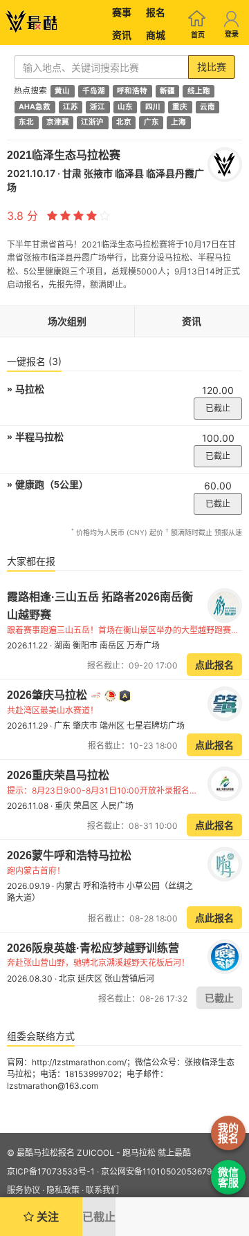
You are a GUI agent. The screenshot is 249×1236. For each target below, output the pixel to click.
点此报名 (214, 665)
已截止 (217, 408)
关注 (46, 1217)
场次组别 (67, 321)
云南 (207, 106)
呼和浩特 (132, 90)
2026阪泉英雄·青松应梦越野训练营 (93, 948)
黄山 (62, 90)
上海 (178, 122)
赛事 (121, 12)
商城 (155, 35)
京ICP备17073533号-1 (51, 1171)
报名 (155, 12)
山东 (125, 106)
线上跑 (198, 90)
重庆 (179, 106)
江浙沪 (92, 122)
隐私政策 (63, 1190)
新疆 (167, 90)
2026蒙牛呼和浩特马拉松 (69, 855)
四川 (152, 106)
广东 (151, 122)
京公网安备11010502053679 (156, 1171)
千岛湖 (93, 90)
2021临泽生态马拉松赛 (63, 155)
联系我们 (102, 1190)
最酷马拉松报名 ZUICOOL (65, 1153)
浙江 (97, 106)
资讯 (121, 35)
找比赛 (211, 67)
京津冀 (57, 122)
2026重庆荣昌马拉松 (58, 775)
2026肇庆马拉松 (48, 695)
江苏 (70, 106)
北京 (123, 122)
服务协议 (23, 1190)
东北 (26, 122)
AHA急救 (34, 106)
